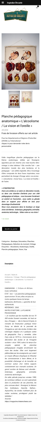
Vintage (33, 244)
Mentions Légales (22, 418)
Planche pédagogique (10, 249)
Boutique (14, 241)
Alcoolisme (14, 246)
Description (9, 263)
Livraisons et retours (20, 420)
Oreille (31, 246)
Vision (21, 249)
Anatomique (24, 246)
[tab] (9, 263)
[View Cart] (37, 7)
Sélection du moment (21, 244)
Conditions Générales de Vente (10, 418)
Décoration (22, 241)
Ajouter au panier (11, 229)
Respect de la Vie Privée (32, 418)
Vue (25, 249)
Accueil (7, 275)
